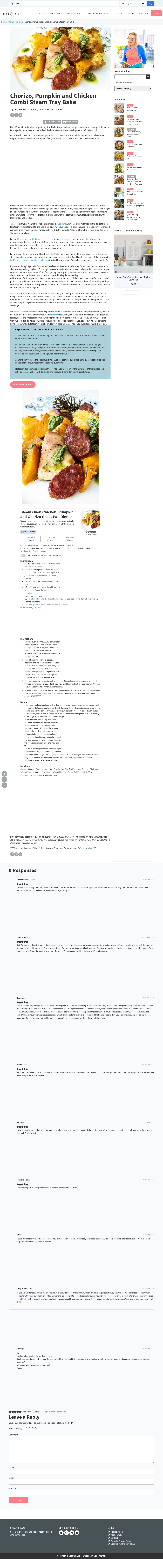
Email (12, 1478)
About (130, 13)
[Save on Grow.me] (24, 115)
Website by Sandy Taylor (94, 1555)
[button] (86, 532)
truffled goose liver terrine (41, 239)
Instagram (54, 314)
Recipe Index (73, 13)
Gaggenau (62, 223)
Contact (143, 13)
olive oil (34, 599)
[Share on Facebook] (12, 115)
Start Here (56, 13)
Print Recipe (71, 121)
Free (60, 109)
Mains (11, 21)
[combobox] (130, 76)
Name (12, 1467)
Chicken (19, 21)
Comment (14, 1435)
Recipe (50, 109)
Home (42, 13)
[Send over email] (20, 115)
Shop (119, 13)
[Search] (148, 76)
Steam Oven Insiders (98, 13)
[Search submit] (150, 3)
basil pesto (33, 604)
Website (12, 1488)
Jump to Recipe (53, 121)
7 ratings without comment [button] (53, 1411)
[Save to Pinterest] (16, 115)
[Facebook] (61, 1532)
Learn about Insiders (22, 384)
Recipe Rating (15, 1428)
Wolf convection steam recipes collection (29, 260)
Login (156, 13)
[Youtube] (77, 1532)
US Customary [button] (26, 607)
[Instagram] (66, 1532)
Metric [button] (37, 607)
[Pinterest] (71, 1532)
